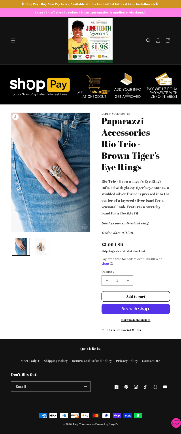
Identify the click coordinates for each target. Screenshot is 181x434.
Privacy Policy (127, 361)
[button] (13, 40)
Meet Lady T (30, 361)
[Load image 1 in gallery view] (21, 247)
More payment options (136, 319)
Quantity (108, 272)
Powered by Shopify (106, 424)
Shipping (108, 251)
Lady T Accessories (84, 424)
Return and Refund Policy (92, 361)
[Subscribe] (85, 386)
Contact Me (151, 361)
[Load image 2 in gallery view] (41, 247)
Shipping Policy (56, 361)
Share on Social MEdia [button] (124, 330)
